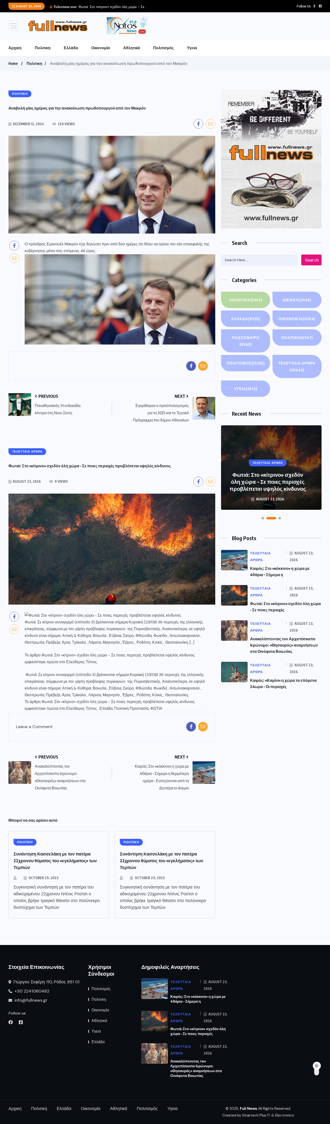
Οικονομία (100, 47)
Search (312, 260)
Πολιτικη (42, 47)
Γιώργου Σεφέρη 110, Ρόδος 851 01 (45, 982)
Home (13, 63)
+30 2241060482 (31, 991)
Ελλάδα (71, 47)
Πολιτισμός (163, 47)
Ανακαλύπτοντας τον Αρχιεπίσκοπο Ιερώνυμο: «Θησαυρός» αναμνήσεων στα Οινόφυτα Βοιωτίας (268, 478)
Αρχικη (15, 47)
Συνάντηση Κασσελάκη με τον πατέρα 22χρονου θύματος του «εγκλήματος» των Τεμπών (55, 860)
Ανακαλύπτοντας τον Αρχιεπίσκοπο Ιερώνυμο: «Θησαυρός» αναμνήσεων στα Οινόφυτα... (146, 7)
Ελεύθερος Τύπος (81, 661)
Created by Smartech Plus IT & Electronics (258, 1115)
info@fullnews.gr (30, 1000)
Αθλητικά (131, 47)
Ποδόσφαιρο (245, 340)
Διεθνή (297, 300)
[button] (263, 518)
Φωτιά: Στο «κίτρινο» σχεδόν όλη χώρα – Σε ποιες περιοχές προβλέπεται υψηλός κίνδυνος (118, 655)
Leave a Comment (34, 727)
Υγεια (192, 47)
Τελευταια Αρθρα (297, 366)
